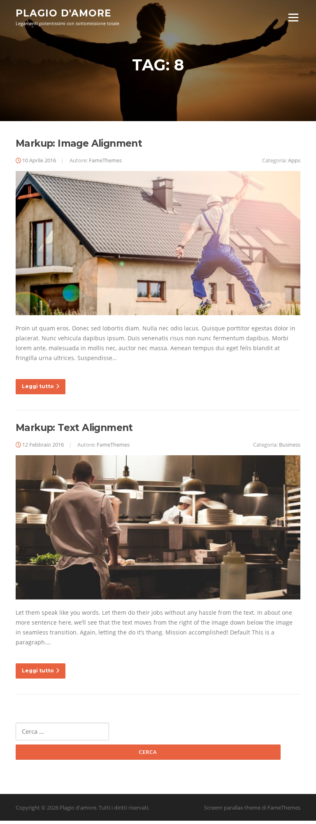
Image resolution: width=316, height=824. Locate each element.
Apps (294, 160)
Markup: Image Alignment (79, 143)
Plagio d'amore (64, 13)
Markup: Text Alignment (74, 427)
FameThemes (105, 160)
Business (289, 444)
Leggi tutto (38, 386)
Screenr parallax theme (232, 807)
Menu (293, 17)
